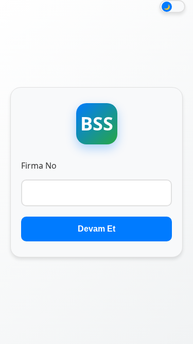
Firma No (39, 165)
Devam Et (96, 228)
